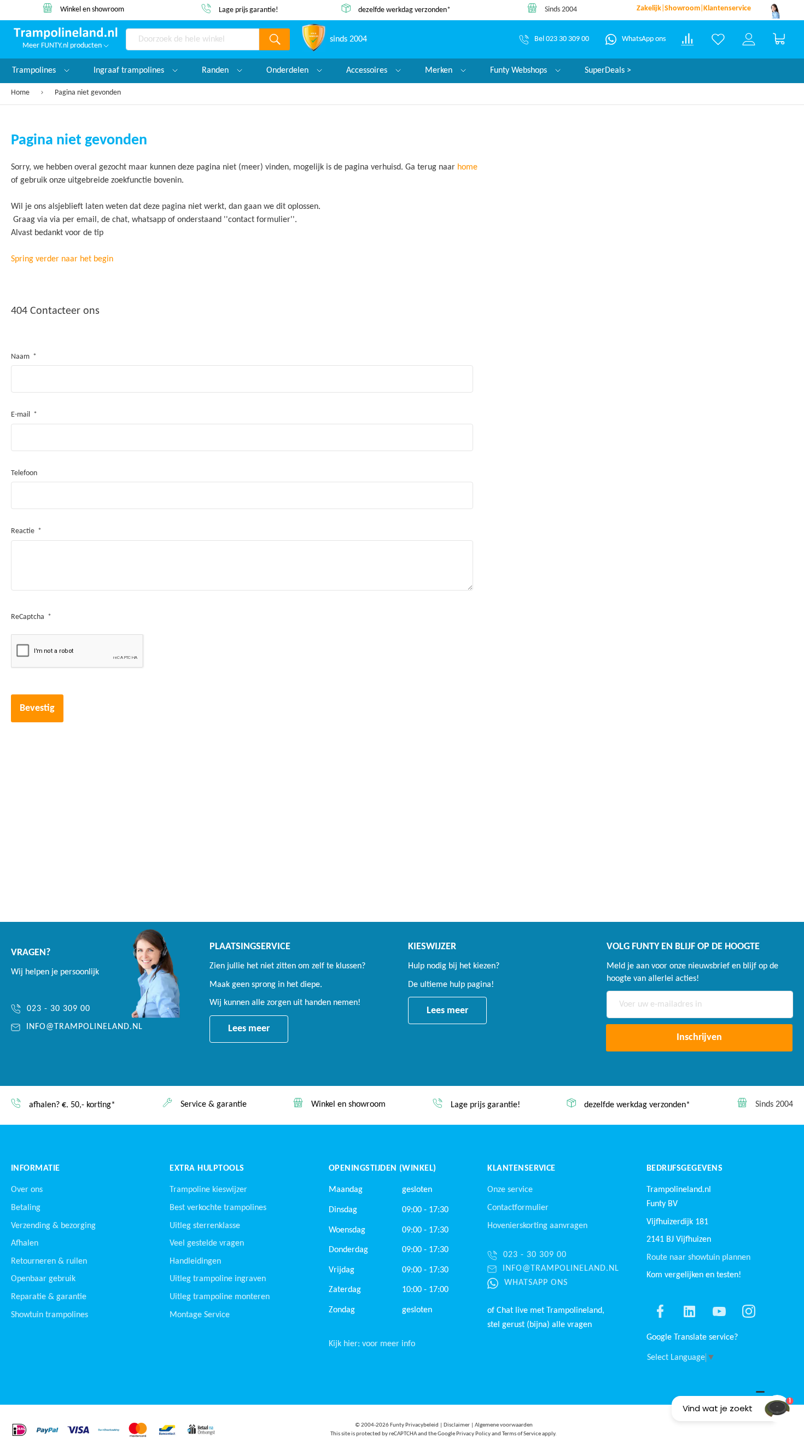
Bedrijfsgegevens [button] (684, 1168)
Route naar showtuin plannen (698, 1257)
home (467, 167)
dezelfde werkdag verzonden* (404, 9)
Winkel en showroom (92, 9)
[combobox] (192, 39)
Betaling (25, 1207)
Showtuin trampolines (49, 1315)
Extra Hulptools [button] (207, 1168)
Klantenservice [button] (521, 1168)
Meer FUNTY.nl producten (62, 46)
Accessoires (367, 70)
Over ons (27, 1189)
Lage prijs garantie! (248, 10)
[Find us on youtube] (719, 1311)
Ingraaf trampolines (130, 70)
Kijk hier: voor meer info (372, 1344)
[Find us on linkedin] (689, 1311)
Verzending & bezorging (53, 1226)
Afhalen (24, 1243)
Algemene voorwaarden (504, 1425)
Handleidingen (195, 1261)
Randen (216, 70)
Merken (440, 70)
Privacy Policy (473, 1434)
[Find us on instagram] (748, 1311)
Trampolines (35, 70)
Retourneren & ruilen (49, 1261)
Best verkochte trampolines (218, 1207)
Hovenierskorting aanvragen (537, 1226)
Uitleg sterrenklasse (205, 1226)
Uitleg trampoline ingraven (218, 1279)
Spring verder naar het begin (62, 259)
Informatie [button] (35, 1168)
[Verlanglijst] (718, 39)
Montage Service (200, 1315)
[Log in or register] (748, 39)
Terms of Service (521, 1434)
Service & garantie (213, 1105)
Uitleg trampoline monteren (220, 1297)
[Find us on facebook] (660, 1311)
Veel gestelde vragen (207, 1243)
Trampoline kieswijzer (208, 1189)
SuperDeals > (608, 70)
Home (21, 93)
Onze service (510, 1189)
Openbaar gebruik (43, 1279)
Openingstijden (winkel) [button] (382, 1168)
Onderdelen (288, 70)
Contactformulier (518, 1207)
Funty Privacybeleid (414, 1425)
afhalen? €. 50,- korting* (72, 1105)
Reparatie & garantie (48, 1297)
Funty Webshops (519, 70)
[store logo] (65, 33)
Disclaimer (457, 1425)
